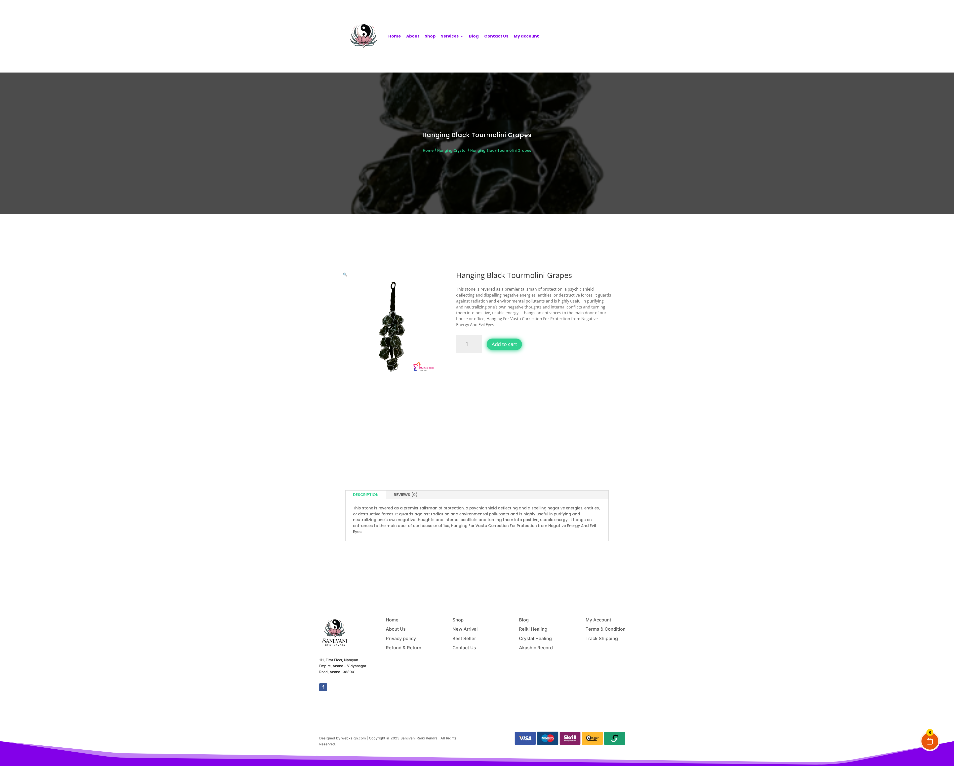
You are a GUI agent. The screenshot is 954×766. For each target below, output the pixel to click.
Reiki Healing (533, 629)
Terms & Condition (606, 629)
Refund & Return (403, 647)
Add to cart (504, 344)
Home (394, 36)
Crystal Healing (535, 638)
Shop (430, 36)
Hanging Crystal (452, 150)
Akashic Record (536, 647)
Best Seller (464, 638)
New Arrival (465, 629)
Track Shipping (602, 638)
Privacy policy (401, 638)
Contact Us (496, 36)
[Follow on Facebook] (323, 687)
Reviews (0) (406, 494)
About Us (396, 629)
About (412, 36)
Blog (474, 36)
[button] (345, 274)
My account (526, 36)
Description (366, 494)
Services (450, 36)
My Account (598, 619)
